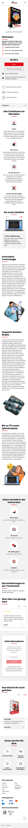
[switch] (10, 814)
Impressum (5, 787)
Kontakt (4, 783)
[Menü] (14, 810)
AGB (3, 789)
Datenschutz (5, 791)
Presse (4, 793)
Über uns (4, 785)
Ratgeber (17, 785)
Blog (16, 783)
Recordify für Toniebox (18, 787)
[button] (7, 217)
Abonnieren (14, 662)
